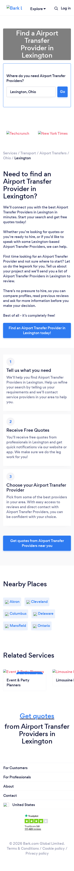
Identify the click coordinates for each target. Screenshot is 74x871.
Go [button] (62, 91)
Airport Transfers (53, 153)
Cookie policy (53, 848)
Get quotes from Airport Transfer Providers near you (37, 543)
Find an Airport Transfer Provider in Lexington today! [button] (37, 330)
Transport (28, 153)
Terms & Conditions (23, 848)
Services (10, 153)
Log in (66, 8)
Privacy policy (37, 853)
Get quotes (37, 716)
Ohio (7, 158)
